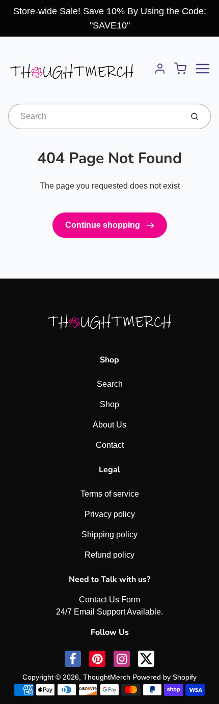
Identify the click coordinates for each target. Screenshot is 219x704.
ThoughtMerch (106, 677)
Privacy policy (110, 514)
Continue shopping (103, 225)
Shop (109, 404)
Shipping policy (109, 534)
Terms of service (109, 493)
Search (110, 384)
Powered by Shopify (164, 677)
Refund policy (109, 554)
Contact (110, 445)
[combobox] (94, 116)
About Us (109, 424)
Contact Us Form (109, 599)
